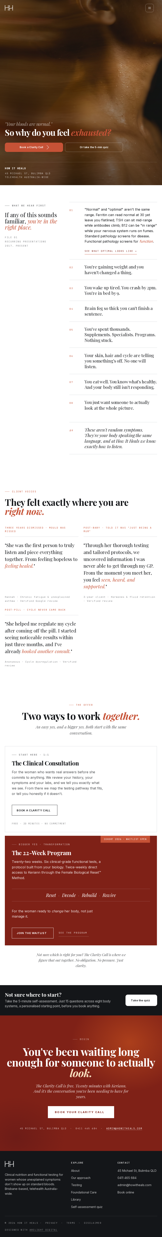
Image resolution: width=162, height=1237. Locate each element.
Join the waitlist (32, 933)
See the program (73, 932)
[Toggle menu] (149, 8)
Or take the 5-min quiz (94, 147)
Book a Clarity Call (31, 147)
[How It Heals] (9, 8)
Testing (76, 1185)
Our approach (80, 1178)
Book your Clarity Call (79, 1112)
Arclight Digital (44, 1229)
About (75, 1170)
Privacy (51, 1222)
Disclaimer (92, 1222)
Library (76, 1199)
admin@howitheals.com (124, 1128)
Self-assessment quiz (87, 1207)
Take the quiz (140, 1000)
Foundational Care (84, 1192)
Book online (125, 1192)
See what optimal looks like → (111, 251)
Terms (70, 1222)
